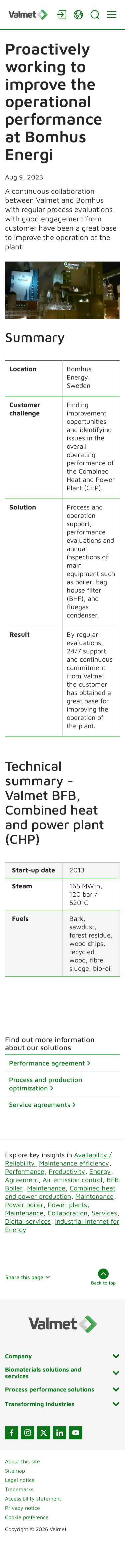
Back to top (103, 1282)
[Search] (95, 14)
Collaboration (67, 1213)
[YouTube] (75, 1432)
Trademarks (19, 1489)
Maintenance (47, 1188)
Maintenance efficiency (74, 1163)
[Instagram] (27, 1432)
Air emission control (72, 1179)
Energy (100, 1171)
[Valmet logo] (29, 14)
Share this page (24, 1277)
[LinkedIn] (59, 1432)
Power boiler (24, 1204)
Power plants (67, 1204)
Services (104, 1213)
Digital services (28, 1221)
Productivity (67, 1171)
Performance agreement (47, 1063)
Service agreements (39, 1104)
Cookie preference (27, 1517)
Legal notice (20, 1480)
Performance (24, 1171)
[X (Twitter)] (43, 1432)
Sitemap (15, 1471)
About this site (22, 1461)
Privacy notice (22, 1508)
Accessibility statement (33, 1498)
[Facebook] (11, 1432)
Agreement (21, 1179)
